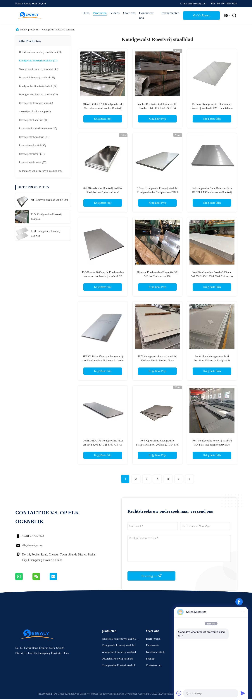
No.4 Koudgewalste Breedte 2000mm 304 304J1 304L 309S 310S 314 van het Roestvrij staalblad (212, 276)
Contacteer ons (146, 15)
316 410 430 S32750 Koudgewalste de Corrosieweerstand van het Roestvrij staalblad (103, 108)
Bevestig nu (149, 576)
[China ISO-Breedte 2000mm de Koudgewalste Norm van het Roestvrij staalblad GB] (102, 242)
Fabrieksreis (152, 645)
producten (33, 29)
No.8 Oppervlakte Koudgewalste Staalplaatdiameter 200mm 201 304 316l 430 (157, 444)
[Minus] (243, 612)
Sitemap (150, 658)
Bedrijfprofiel (153, 638)
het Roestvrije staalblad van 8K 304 (49, 200)
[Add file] (179, 693)
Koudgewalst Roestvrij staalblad (58, 29)
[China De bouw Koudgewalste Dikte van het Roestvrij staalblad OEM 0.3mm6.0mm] (211, 73)
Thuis (85, 13)
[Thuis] (30, 15)
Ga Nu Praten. (201, 15)
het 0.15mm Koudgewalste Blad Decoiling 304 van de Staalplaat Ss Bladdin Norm (212, 360)
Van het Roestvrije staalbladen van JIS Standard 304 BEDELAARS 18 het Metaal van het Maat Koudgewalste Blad (157, 108)
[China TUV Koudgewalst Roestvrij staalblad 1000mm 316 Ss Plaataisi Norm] (157, 326)
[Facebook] (239, 602)
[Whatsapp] (23, 579)
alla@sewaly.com (32, 545)
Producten (100, 13)
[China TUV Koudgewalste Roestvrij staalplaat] (22, 216)
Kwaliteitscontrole (155, 652)
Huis (22, 29)
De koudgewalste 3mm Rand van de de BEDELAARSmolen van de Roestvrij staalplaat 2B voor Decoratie (212, 192)
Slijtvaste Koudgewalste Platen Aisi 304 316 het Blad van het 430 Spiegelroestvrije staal (157, 276)
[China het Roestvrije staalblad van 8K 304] (22, 200)
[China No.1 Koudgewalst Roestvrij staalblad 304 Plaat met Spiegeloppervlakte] (211, 410)
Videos (115, 13)
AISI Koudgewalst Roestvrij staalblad (45, 233)
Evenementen (170, 13)
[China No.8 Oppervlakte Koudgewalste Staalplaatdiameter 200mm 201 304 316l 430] (157, 410)
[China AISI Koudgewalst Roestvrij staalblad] (22, 233)
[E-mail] (58, 579)
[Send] (243, 693)
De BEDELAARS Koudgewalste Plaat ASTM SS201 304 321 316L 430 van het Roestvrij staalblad (103, 444)
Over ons (129, 13)
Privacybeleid (45, 693)
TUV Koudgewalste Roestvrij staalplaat (46, 216)
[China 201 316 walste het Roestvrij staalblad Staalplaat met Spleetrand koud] (102, 157)
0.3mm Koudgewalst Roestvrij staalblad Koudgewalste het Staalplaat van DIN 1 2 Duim (157, 192)
